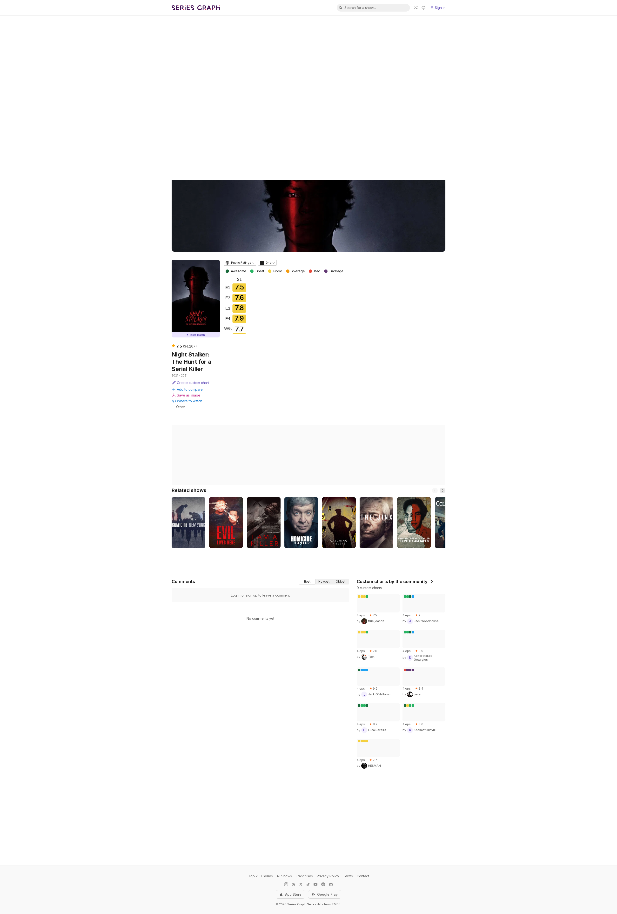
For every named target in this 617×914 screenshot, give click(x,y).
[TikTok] (308, 884)
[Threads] (293, 884)
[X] (300, 884)
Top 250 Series (260, 876)
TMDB (336, 904)
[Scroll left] (435, 490)
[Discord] (331, 884)
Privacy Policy (328, 876)
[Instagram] (286, 884)
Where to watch (189, 401)
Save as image (188, 395)
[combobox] (240, 263)
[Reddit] (323, 884)
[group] (324, 582)
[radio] (307, 582)
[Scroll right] (442, 490)
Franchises (304, 876)
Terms (348, 876)
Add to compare (190, 389)
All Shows (284, 876)
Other (180, 407)
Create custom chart (193, 383)
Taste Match (196, 334)
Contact (363, 876)
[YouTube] (315, 884)
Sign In (440, 8)
